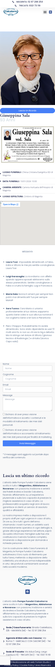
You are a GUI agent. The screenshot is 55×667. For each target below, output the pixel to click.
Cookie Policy (27, 665)
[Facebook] (50, 12)
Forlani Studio (42, 662)
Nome (6, 363)
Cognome (8, 374)
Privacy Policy (11, 665)
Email (5, 384)
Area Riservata (43, 665)
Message (7, 395)
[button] (45, 12)
